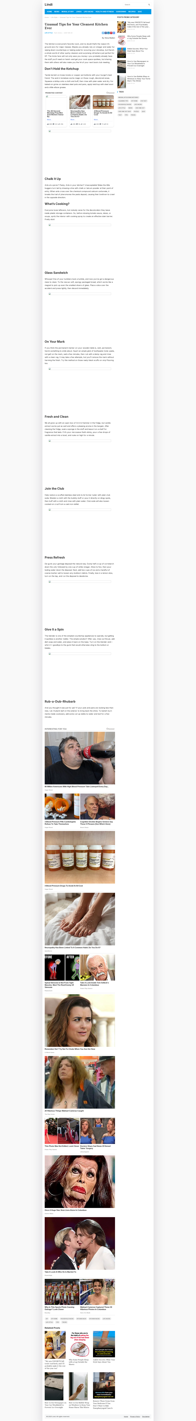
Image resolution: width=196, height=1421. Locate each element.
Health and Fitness (105, 12)
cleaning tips (123, 101)
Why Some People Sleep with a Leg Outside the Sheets (79, 1362)
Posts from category (128, 17)
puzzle (136, 111)
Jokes (79, 12)
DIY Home (54, 1319)
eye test (144, 101)
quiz (143, 111)
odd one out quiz (124, 111)
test (120, 115)
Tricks (64, 1322)
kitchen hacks (94, 1319)
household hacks (67, 1319)
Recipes (132, 12)
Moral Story (68, 12)
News (56, 12)
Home (49, 12)
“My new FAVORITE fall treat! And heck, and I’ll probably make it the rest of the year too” (55, 1364)
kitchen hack (81, 1319)
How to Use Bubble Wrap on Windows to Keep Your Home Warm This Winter (79, 1405)
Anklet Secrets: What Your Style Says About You (104, 1360)
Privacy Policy (135, 1416)
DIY (47, 1319)
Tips (57, 1322)
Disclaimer (146, 1416)
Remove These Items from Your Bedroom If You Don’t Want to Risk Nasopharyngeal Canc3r (104, 1404)
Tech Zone (58, 33)
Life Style (54, 17)
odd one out (140, 108)
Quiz (140, 12)
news (130, 108)
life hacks (106, 1319)
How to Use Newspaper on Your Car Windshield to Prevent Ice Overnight (55, 1405)
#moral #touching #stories (128, 97)
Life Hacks (88, 12)
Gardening (121, 12)
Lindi (49, 4)
